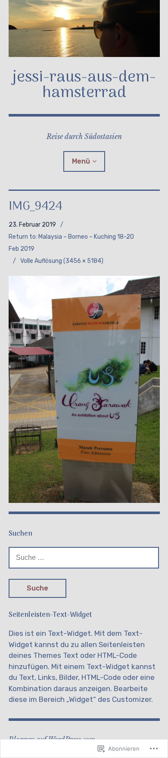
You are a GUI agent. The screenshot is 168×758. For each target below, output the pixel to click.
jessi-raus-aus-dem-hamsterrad (84, 85)
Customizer (131, 699)
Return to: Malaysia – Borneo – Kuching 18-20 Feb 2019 (71, 243)
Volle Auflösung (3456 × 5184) (61, 261)
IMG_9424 (35, 207)
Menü (81, 161)
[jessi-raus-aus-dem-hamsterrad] (84, 28)
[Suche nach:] (84, 557)
